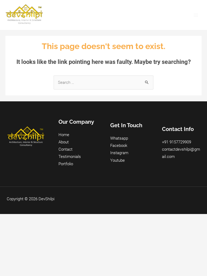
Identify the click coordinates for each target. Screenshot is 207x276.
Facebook (118, 145)
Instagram (119, 152)
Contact (65, 149)
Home (63, 134)
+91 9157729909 (176, 142)
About (63, 142)
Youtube (117, 160)
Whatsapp (119, 138)
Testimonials (69, 156)
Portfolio (65, 163)
